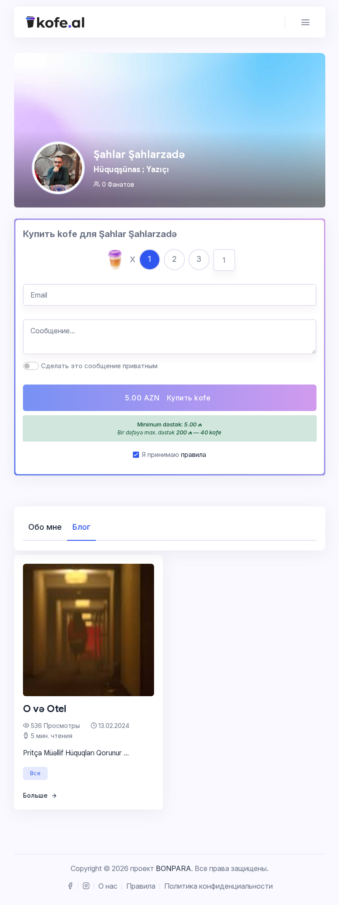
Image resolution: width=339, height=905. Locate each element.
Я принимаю (174, 454)
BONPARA (173, 868)
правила (193, 454)
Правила (140, 886)
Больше (36, 795)
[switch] (31, 366)
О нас (107, 886)
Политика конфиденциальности (218, 886)
